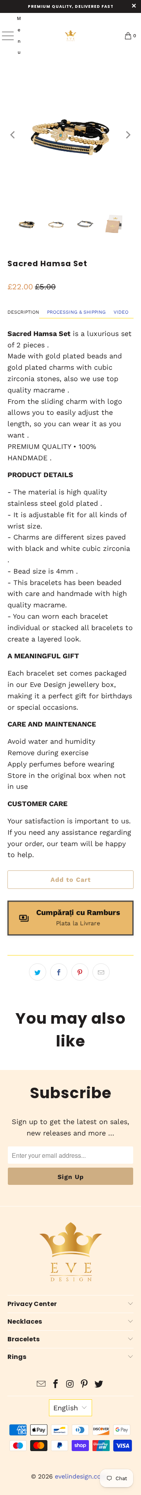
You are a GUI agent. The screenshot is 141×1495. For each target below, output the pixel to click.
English (65, 1408)
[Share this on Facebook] (58, 972)
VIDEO (121, 312)
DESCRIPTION (23, 312)
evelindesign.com (82, 1476)
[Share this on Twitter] (37, 972)
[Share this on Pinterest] (80, 972)
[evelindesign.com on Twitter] (99, 1384)
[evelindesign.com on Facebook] (55, 1384)
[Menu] (4, 35)
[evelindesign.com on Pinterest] (84, 1384)
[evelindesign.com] (70, 35)
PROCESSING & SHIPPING (76, 312)
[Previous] (13, 135)
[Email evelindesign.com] (41, 1384)
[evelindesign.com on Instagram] (70, 1384)
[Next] (127, 135)
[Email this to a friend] (101, 972)
